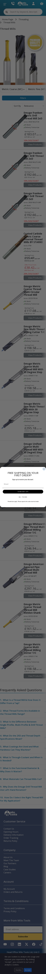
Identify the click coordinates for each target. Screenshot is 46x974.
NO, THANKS (23, 497)
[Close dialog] (44, 469)
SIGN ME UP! (23, 491)
